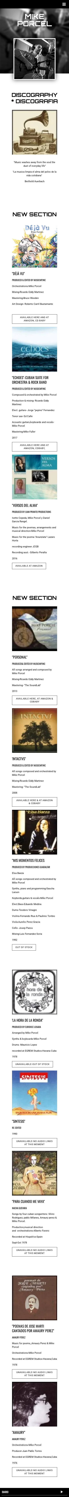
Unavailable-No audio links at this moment (34, 1143)
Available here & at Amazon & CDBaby (34, 802)
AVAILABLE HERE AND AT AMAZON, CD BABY (34, 319)
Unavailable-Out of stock (32, 1064)
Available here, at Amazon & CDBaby (34, 700)
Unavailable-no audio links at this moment (34, 1472)
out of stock (24, 947)
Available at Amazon (29, 566)
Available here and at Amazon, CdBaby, (34, 447)
